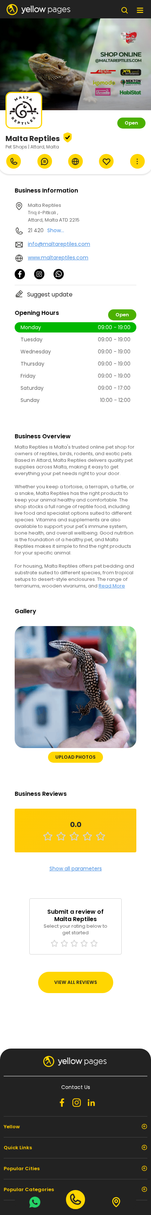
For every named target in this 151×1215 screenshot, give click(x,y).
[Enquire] (44, 161)
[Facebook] (20, 277)
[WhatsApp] (59, 277)
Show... (55, 230)
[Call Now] (13, 161)
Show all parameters (75, 868)
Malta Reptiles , (54, 212)
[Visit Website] (75, 161)
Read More (112, 585)
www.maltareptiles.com (58, 257)
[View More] (137, 161)
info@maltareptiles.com (59, 244)
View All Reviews (75, 982)
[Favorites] (106, 161)
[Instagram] (39, 277)
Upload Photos (75, 757)
